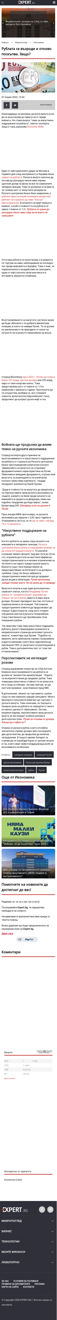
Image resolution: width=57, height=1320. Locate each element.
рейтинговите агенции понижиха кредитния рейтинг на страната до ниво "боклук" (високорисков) (26, 199)
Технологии (10, 1241)
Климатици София (13, 1179)
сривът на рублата (12, 177)
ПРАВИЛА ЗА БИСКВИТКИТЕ (16, 1283)
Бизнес (7, 1231)
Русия (42, 770)
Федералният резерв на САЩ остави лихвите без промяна (27, 23)
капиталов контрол (14, 770)
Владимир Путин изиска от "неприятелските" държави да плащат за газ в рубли (25, 594)
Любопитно (10, 1262)
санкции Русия (44, 754)
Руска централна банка (38, 762)
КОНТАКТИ (28, 1286)
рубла (31, 770)
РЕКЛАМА (40, 1283)
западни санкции (23, 754)
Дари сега (7, 933)
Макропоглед (12, 1221)
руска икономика (12, 762)
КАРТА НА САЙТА (10, 1286)
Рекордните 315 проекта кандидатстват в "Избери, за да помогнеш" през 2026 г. (27, 842)
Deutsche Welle (35, 126)
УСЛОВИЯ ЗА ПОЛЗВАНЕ (25, 1281)
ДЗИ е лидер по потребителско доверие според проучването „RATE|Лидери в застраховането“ (26, 873)
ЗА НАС (5, 1281)
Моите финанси (13, 1252)
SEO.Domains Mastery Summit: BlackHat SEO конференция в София (26, 810)
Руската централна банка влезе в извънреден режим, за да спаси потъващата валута (28, 547)
